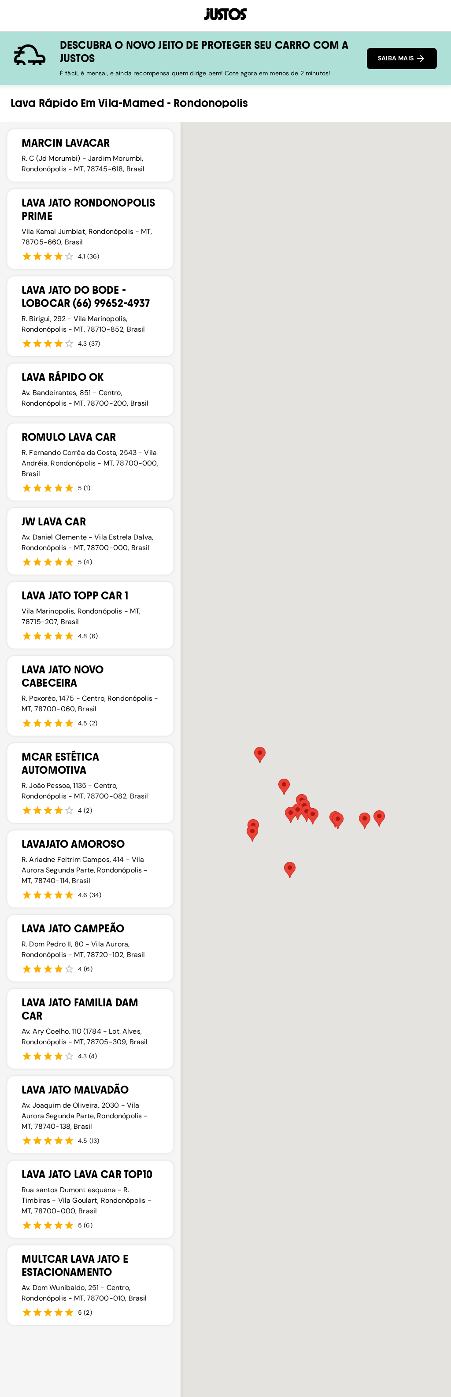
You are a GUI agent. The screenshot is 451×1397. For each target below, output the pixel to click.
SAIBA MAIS (396, 58)
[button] (252, 833)
